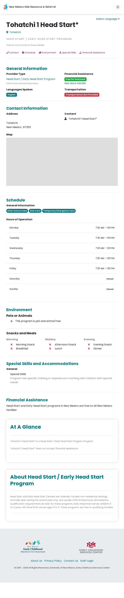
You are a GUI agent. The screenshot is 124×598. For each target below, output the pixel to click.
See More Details (75, 83)
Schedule (30, 52)
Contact (14, 52)
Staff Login (86, 561)
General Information (26, 68)
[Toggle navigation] (117, 7)
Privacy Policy (53, 561)
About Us (36, 561)
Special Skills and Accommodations (42, 363)
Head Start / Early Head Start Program (30, 79)
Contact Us (71, 561)
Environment (49, 52)
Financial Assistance (93, 52)
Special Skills (69, 52)
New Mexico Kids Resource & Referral (32, 7)
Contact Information (27, 108)
